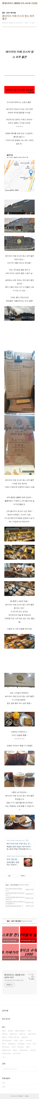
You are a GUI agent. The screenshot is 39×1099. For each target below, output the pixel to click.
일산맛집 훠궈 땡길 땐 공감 (13, 906)
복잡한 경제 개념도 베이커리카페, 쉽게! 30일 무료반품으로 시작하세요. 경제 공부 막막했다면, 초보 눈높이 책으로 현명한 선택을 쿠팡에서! (19, 847)
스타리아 (29, 1040)
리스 (35, 1044)
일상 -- (7, 885)
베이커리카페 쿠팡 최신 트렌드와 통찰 (19, 843)
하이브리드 (6, 1047)
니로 (29, 1044)
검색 (35, 1069)
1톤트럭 (5, 1034)
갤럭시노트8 (7, 1050)
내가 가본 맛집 (14, 885)
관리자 (26, 1096)
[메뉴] (36, 3)
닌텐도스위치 (7, 1053)
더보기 (3, 1057)
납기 (22, 1040)
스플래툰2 (22, 1044)
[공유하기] (12, 875)
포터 (28, 1047)
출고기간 (23, 1034)
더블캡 (11, 1031)
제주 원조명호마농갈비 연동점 (13, 859)
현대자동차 (14, 1034)
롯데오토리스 (24, 1050)
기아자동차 (17, 1053)
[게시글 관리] (15, 875)
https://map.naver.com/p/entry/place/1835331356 (17, 856)
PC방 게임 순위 (14, 1037)
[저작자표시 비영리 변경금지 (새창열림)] (30, 876)
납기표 (33, 1050)
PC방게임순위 (7, 1040)
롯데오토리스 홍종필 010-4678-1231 (19, 3)
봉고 (4, 1031)
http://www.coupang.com (16, 840)
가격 (14, 1047)
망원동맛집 (12, 1044)
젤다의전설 (32, 1034)
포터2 (15, 1050)
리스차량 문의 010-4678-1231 (13, 980)
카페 (16, 1040)
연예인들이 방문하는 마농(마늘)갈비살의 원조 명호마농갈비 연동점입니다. (13, 863)
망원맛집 (25, 1037)
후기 (30, 1031)
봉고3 (4, 1037)
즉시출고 (21, 1047)
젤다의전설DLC (20, 1031)
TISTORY (20, 1096)
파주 (4, 1044)
